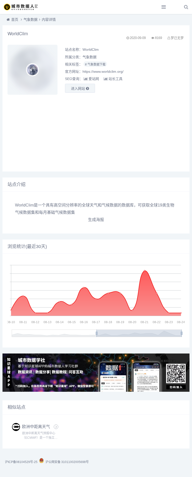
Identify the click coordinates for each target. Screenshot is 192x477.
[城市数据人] (21, 7)
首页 (14, 20)
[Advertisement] (96, 131)
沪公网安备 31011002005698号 (66, 462)
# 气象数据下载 (95, 64)
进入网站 (78, 88)
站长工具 (115, 79)
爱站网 (93, 79)
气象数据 (31, 20)
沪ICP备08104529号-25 (21, 462)
